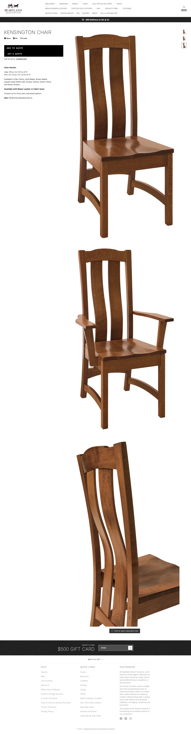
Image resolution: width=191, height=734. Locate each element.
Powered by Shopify (106, 729)
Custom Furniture (49, 698)
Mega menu (50, 4)
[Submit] (130, 648)
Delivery (85, 13)
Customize (127, 8)
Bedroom (63, 4)
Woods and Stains (88, 711)
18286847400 (21, 59)
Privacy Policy (47, 711)
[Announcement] (95, 19)
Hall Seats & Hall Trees (102, 4)
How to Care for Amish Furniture (56, 702)
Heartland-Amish (90, 729)
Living (85, 4)
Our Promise (47, 680)
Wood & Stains (51, 13)
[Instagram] (130, 718)
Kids (98, 8)
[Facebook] (121, 718)
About (94, 13)
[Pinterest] (125, 718)
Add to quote (15, 48)
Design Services (67, 13)
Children (84, 680)
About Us (45, 685)
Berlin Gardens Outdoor (56, 8)
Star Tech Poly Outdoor (81, 8)
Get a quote (15, 54)
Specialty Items (111, 8)
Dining (75, 4)
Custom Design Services (52, 694)
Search (44, 672)
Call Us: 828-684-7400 (108, 13)
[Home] (13, 8)
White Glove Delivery (50, 689)
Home (83, 672)
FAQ (77, 13)
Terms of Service (48, 707)
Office (119, 4)
